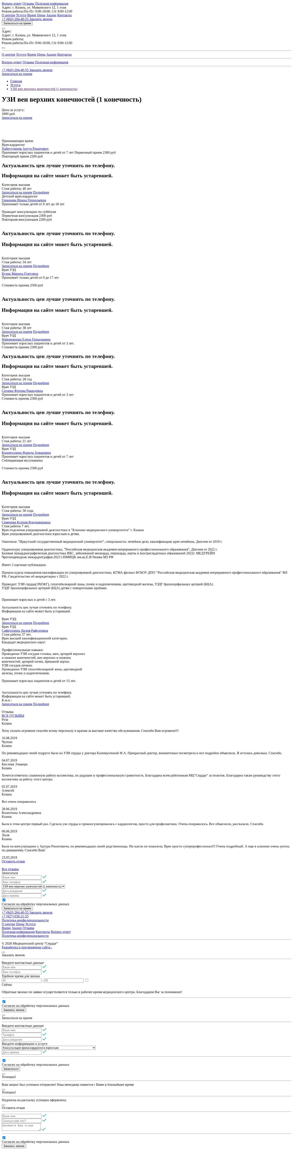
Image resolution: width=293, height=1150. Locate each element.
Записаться (10, 1068)
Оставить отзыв (13, 861)
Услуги (21, 15)
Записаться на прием (17, 23)
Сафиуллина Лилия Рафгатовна (25, 630)
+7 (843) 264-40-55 (15, 19)
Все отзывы (10, 869)
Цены (41, 15)
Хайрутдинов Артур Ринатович (25, 148)
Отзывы (28, 3)
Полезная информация (51, 3)
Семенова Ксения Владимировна (26, 522)
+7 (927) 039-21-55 (15, 916)
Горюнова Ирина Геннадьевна (24, 200)
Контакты (64, 15)
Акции (51, 15)
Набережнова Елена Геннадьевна (26, 339)
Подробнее (41, 192)
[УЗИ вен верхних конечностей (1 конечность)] (33, 886)
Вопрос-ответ (12, 3)
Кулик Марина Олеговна (20, 273)
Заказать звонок (41, 19)
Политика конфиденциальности (25, 920)
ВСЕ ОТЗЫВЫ (13, 715)
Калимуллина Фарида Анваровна (26, 452)
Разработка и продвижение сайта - (27, 947)
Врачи (31, 15)
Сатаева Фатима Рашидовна (22, 391)
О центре (8, 15)
